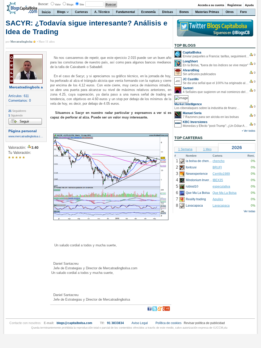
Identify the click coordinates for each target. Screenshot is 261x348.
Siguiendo (15, 115)
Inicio (46, 12)
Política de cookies (168, 323)
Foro (243, 12)
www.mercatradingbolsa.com (26, 136)
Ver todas (249, 211)
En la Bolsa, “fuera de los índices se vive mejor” (215, 65)
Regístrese (234, 5)
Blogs (70, 4)
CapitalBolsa (192, 52)
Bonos (184, 12)
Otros (230, 12)
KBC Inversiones (195, 122)
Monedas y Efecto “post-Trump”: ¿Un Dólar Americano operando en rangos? (216, 126)
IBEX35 (218, 180)
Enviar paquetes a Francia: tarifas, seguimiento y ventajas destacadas (216, 56)
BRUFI (217, 167)
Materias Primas (207, 12)
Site (82, 4)
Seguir (24, 121)
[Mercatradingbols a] (26, 69)
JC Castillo (191, 79)
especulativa (221, 186)
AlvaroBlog (191, 70)
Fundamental (125, 12)
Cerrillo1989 (221, 174)
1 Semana (185, 149)
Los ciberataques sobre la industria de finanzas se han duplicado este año (207, 108)
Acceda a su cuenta (211, 5)
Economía (148, 12)
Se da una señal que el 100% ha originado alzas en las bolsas (216, 83)
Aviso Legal (140, 323)
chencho (219, 161)
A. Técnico (102, 12)
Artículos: (18, 96)
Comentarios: (19, 100)
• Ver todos (248, 130)
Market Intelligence (188, 104)
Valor (58, 4)
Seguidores (17, 110)
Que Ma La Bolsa (225, 193)
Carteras (81, 12)
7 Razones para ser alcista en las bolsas (211, 117)
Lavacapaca (221, 205)
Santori (188, 88)
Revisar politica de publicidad (204, 323)
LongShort (190, 61)
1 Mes (207, 149)
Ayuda (249, 5)
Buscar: (43, 4)
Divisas (167, 12)
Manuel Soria (192, 113)
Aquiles (218, 199)
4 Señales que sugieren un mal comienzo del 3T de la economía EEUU (216, 92)
